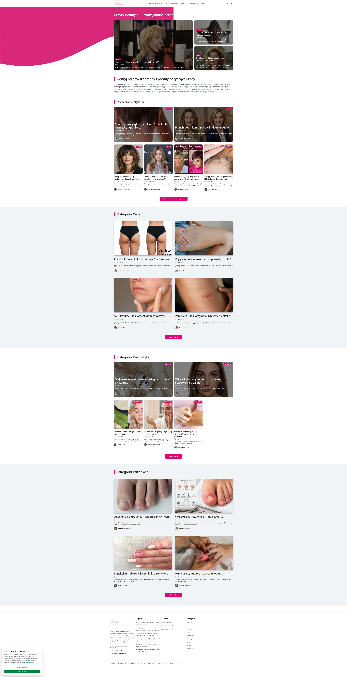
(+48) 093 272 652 (117, 651)
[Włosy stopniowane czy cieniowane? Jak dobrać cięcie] (128, 159)
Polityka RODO (151, 663)
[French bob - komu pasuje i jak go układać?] (203, 124)
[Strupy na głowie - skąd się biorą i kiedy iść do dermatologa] (218, 159)
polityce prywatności (28, 662)
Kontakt (143, 663)
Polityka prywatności (133, 663)
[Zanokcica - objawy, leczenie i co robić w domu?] (143, 553)
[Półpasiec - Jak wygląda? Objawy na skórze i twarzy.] (204, 295)
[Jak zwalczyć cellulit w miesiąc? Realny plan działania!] (143, 238)
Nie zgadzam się (22, 667)
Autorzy (164, 619)
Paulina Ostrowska (123, 138)
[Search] (228, 4)
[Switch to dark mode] (231, 3)
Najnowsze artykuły (155, 4)
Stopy (203, 4)
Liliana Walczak (183, 271)
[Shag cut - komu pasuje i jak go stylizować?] (153, 45)
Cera (166, 4)
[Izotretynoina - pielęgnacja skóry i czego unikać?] (158, 414)
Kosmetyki (173, 4)
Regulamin (112, 663)
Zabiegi (189, 622)
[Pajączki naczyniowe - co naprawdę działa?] (204, 238)
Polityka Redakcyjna (163, 663)
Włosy (189, 645)
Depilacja (190, 639)
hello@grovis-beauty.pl (119, 653)
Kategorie (191, 619)
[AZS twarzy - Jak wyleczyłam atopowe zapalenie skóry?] (143, 295)
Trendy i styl (190, 648)
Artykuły (139, 619)
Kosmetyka (194, 4)
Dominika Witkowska (124, 328)
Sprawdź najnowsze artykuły (173, 199)
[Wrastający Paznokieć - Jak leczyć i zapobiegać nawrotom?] (204, 496)
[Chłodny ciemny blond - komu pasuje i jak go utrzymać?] (158, 159)
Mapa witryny (173, 663)
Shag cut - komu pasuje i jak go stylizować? (137, 62)
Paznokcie (183, 4)
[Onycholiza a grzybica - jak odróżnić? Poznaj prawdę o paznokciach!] (143, 496)
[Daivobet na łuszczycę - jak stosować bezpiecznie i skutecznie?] (188, 414)
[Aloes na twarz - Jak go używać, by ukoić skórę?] (128, 414)
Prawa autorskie (122, 663)
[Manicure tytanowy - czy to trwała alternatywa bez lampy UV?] (204, 553)
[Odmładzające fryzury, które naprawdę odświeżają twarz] (188, 159)
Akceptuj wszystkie (21, 671)
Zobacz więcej (173, 337)
